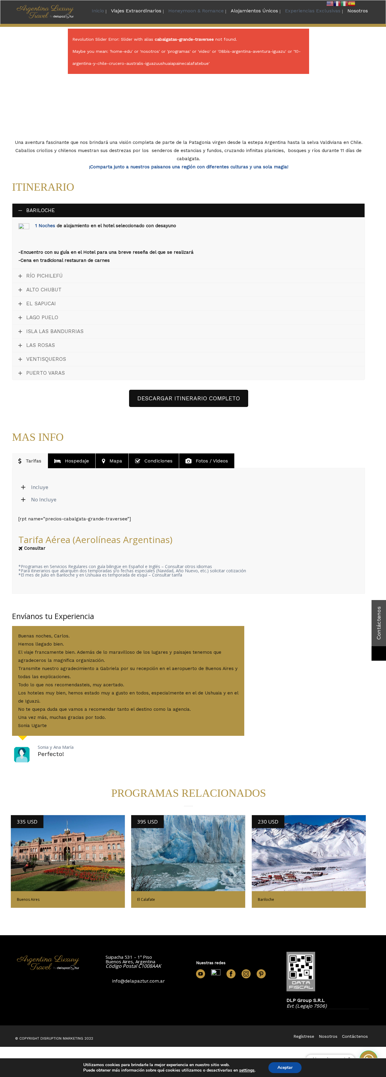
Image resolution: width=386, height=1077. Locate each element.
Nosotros (357, 11)
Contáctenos (355, 1036)
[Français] (337, 3)
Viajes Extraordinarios (136, 11)
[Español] (351, 3)
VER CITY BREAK (68, 853)
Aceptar (285, 1067)
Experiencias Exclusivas (312, 11)
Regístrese (303, 1036)
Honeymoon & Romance (196, 11)
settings (247, 1070)
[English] (330, 3)
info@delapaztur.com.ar (138, 981)
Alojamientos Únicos (254, 11)
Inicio (98, 11)
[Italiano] (344, 3)
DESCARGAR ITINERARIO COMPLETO (188, 398)
